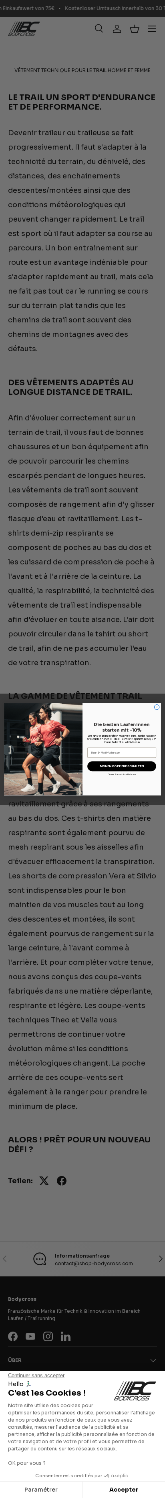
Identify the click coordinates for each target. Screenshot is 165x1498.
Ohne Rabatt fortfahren (122, 774)
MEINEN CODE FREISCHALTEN (122, 766)
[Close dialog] (156, 707)
